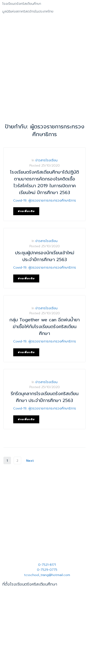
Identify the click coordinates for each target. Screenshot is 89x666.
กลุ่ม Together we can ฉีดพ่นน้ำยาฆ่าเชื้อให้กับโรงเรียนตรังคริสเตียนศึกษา (44, 326)
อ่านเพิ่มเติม (26, 211)
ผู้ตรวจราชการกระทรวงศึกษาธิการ (52, 200)
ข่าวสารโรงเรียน (46, 160)
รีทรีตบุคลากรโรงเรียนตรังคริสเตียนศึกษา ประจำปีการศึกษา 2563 (45, 397)
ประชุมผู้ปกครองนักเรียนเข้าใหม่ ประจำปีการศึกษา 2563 (44, 256)
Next (30, 460)
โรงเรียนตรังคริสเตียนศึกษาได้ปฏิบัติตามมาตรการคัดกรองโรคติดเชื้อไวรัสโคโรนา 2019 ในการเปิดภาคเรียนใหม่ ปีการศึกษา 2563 (44, 182)
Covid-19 (19, 200)
